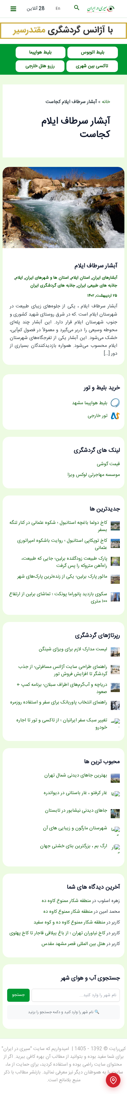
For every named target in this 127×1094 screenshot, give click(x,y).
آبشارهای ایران (104, 277)
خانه (106, 102)
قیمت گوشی (108, 464)
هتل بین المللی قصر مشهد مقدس (73, 944)
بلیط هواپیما (40, 52)
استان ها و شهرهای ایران (47, 277)
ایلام (19, 277)
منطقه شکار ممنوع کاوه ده (66, 901)
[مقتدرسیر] (63, 31)
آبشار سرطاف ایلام (96, 266)
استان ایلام (80, 277)
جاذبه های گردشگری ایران (52, 285)
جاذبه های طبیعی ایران (97, 285)
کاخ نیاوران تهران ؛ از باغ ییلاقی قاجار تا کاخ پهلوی (57, 933)
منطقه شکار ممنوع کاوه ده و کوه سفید (69, 922)
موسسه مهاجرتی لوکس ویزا (93, 475)
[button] (76, 9)
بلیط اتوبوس (92, 52)
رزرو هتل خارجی (40, 66)
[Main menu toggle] (13, 9)
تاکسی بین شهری (92, 66)
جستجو (18, 994)
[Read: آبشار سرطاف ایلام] (63, 208)
